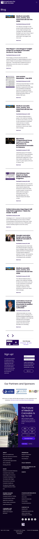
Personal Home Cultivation (9, 481)
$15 (32, 432)
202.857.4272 (25, 509)
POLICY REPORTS (26, 463)
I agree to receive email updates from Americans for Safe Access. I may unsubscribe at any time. (29, 365)
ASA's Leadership (6, 462)
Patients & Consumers (27, 495)
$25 (25, 432)
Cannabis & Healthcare (8, 483)
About (5, 452)
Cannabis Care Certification (7, 509)
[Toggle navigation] (36, 2)
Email (8, 530)
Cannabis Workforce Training (9, 496)
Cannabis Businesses (26, 503)
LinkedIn (26, 344)
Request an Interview (26, 454)
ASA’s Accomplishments (8, 454)
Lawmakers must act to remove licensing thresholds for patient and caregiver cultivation (24, 304)
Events (24, 472)
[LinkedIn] (35, 519)
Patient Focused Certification (8, 493)
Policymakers (25, 501)
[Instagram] (29, 519)
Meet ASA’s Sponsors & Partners (10, 456)
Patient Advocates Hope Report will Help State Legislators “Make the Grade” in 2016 (19, 211)
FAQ (4, 489)
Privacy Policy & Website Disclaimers (20, 532)
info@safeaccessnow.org (27, 511)
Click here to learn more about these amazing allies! (22, 400)
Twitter (30, 343)
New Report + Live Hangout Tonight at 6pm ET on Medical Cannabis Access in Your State (19, 50)
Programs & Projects (7, 458)
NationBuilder (35, 530)
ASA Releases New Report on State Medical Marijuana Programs (23, 175)
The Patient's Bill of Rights (8, 479)
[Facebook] (26, 519)
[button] (3, 391)
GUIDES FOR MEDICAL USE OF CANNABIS (28, 467)
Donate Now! (28, 438)
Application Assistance (8, 500)
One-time (24, 443)
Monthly (30, 443)
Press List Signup (25, 456)
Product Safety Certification (9, 502)
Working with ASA (7, 464)
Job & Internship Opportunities (9, 460)
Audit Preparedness (7, 504)
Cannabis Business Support (9, 498)
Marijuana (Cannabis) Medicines (10, 470)
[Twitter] (23, 519)
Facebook (23, 343)
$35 (32, 428)
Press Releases (25, 458)
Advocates (24, 497)
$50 (25, 428)
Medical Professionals (26, 499)
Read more (18, 40)
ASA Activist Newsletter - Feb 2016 (24, 77)
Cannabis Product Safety (8, 473)
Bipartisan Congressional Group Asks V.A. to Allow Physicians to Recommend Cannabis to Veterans (24, 143)
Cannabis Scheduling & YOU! (9, 477)
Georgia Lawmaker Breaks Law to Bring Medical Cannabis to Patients (24, 237)
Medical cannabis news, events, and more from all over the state (24, 18)
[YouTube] (32, 519)
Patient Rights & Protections (9, 475)
